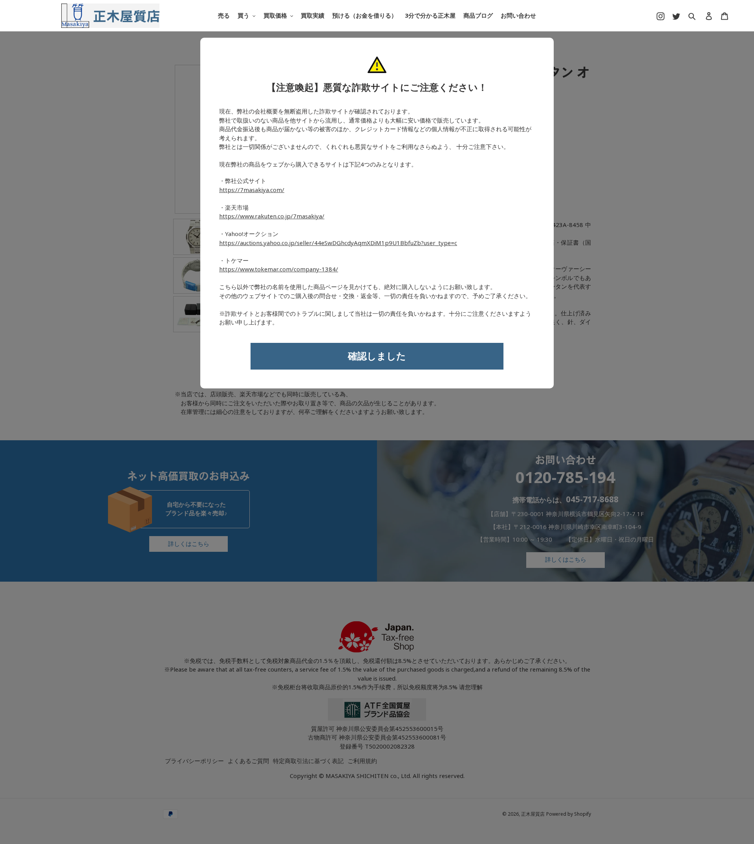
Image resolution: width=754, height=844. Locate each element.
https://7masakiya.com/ (251, 190)
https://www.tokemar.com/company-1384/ (278, 269)
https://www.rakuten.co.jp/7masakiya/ (271, 216)
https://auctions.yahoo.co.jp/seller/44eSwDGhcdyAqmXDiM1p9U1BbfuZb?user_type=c (338, 243)
